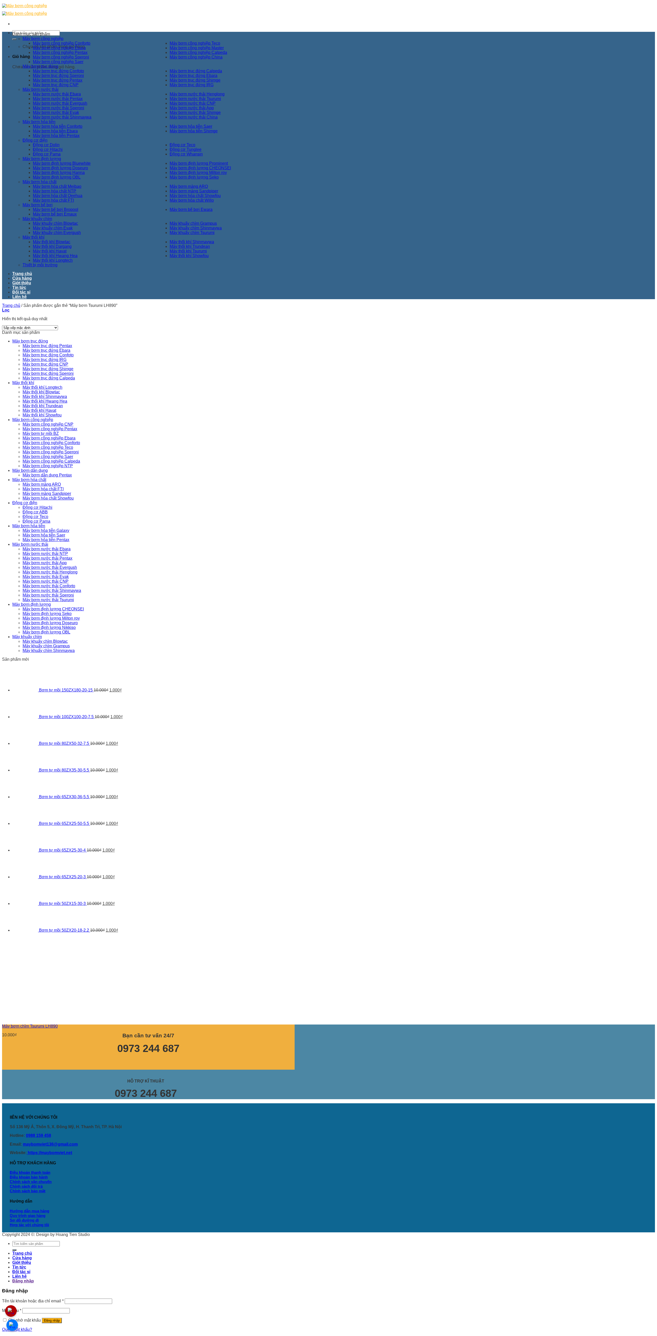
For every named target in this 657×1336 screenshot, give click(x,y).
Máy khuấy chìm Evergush (57, 232)
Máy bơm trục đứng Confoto (58, 71)
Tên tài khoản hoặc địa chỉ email (33, 1301)
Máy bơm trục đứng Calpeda (196, 71)
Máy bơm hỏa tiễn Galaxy (46, 530)
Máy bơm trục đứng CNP (56, 85)
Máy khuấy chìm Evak (53, 228)
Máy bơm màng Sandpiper (194, 191)
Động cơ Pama (47, 154)
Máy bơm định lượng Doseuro (60, 168)
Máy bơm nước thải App (192, 108)
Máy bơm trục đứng (40, 66)
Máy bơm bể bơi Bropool (55, 209)
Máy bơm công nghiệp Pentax (60, 52)
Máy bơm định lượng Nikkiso (49, 627)
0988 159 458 (38, 1135)
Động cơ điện (35, 140)
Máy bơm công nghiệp (43, 38)
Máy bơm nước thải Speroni (58, 108)
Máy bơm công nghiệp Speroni (61, 57)
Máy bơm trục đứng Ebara (193, 75)
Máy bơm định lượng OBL (57, 177)
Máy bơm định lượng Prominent (199, 163)
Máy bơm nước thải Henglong (197, 94)
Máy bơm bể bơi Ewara (191, 209)
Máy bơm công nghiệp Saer (58, 62)
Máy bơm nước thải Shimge (195, 112)
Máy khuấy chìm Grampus (193, 223)
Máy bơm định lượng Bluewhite (62, 163)
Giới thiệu (21, 283)
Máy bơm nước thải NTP (45, 553)
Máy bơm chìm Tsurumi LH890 (30, 1026)
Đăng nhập (52, 1320)
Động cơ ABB (35, 512)
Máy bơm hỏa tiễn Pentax (56, 135)
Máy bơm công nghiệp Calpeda (198, 52)
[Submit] (14, 39)
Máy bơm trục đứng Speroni (58, 75)
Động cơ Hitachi (48, 149)
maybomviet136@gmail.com (50, 1144)
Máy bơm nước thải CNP (193, 103)
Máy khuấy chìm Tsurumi (192, 232)
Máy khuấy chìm (37, 219)
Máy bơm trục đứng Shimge (195, 80)
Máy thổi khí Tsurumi (188, 251)
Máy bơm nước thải (41, 89)
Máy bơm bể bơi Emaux (55, 214)
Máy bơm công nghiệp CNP (48, 424)
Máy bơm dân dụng (30, 470)
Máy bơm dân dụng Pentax (47, 475)
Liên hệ (19, 297)
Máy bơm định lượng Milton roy (198, 172)
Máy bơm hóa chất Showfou (195, 195)
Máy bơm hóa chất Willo (192, 200)
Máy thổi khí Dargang (52, 246)
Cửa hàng (22, 278)
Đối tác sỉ (21, 292)
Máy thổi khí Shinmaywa (192, 242)
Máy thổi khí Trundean (190, 246)
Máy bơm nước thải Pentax (58, 98)
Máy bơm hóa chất (39, 182)
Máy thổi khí (33, 237)
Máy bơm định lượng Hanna (59, 172)
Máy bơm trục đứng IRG (192, 85)
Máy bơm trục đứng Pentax (57, 80)
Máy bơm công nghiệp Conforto (61, 43)
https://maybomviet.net (49, 1152)
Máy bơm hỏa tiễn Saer (191, 126)
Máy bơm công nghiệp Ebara (59, 48)
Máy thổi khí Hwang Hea (55, 255)
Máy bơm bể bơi (38, 205)
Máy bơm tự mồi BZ (41, 433)
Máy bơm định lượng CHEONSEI (200, 168)
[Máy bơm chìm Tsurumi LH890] (40, 1017)
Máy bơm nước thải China (194, 117)
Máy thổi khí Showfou (189, 255)
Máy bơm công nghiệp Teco (195, 43)
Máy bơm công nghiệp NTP (48, 466)
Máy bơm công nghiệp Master (197, 48)
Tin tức (19, 287)
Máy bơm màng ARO (189, 186)
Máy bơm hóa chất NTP (54, 191)
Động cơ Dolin (46, 145)
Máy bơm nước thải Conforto (49, 586)
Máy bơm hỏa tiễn (39, 122)
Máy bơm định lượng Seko (194, 177)
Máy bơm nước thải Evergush (60, 103)
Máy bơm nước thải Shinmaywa (62, 117)
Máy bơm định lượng (42, 159)
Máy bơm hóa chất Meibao (57, 186)
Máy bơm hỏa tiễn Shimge (194, 131)
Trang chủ (22, 273)
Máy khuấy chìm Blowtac (55, 223)
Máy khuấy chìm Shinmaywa (196, 228)
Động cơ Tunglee (185, 149)
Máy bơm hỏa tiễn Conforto (57, 126)
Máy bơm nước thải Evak (56, 112)
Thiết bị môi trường (40, 265)
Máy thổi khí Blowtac (51, 242)
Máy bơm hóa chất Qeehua (57, 195)
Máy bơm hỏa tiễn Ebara (55, 131)
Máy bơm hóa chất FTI (53, 200)
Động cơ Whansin (186, 154)
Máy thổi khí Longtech (53, 260)
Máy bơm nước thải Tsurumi (195, 98)
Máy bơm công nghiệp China (196, 57)
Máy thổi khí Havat (49, 251)
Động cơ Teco (182, 145)
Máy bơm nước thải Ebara (57, 94)
